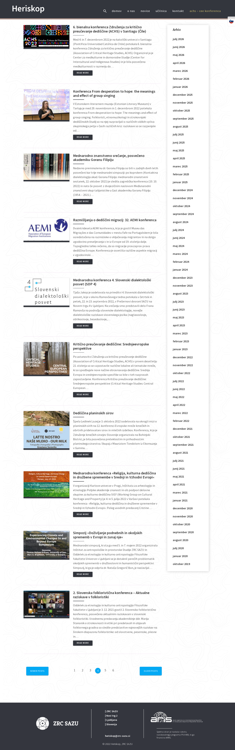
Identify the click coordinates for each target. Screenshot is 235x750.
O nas (131, 11)
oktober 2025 (181, 110)
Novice (145, 11)
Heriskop (28, 8)
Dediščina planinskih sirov (93, 413)
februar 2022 (181, 421)
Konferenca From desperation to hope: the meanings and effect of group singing (114, 93)
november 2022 (183, 365)
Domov (117, 11)
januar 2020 (180, 556)
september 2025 (183, 118)
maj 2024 (178, 246)
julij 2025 (178, 134)
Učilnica (161, 11)
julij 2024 (178, 230)
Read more (83, 72)
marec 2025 (180, 166)
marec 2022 (180, 413)
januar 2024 (180, 269)
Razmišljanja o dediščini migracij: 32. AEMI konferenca (115, 220)
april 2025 (179, 158)
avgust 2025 (180, 126)
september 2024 (183, 214)
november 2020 (183, 516)
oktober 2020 (181, 524)
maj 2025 (178, 150)
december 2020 (183, 508)
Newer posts (37, 671)
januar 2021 (180, 500)
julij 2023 (178, 301)
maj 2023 (178, 317)
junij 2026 (179, 47)
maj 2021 (178, 476)
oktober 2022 (181, 373)
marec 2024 (180, 254)
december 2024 (183, 190)
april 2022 (179, 405)
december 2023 (183, 277)
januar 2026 (180, 87)
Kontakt (178, 11)
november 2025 (183, 102)
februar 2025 (181, 174)
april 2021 (179, 484)
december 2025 (183, 94)
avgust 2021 (180, 452)
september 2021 (183, 444)
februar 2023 (181, 341)
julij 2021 (178, 460)
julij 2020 (178, 548)
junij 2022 (179, 389)
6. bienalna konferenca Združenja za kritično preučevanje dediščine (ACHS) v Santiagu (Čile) (109, 29)
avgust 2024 (180, 222)
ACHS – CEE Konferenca (205, 11)
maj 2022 (178, 397)
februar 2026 (181, 78)
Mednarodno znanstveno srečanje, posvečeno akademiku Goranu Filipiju (108, 157)
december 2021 (183, 428)
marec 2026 (180, 71)
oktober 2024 (181, 206)
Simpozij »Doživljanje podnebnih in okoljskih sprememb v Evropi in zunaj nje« (107, 535)
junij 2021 (179, 468)
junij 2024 (179, 238)
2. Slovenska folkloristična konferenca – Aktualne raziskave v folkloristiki (111, 595)
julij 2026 (178, 39)
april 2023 (179, 325)
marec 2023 (180, 333)
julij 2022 (178, 381)
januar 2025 (180, 182)
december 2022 (183, 357)
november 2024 (183, 198)
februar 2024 (181, 261)
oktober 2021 (181, 437)
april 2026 (179, 63)
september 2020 (183, 532)
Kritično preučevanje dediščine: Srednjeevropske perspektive (111, 346)
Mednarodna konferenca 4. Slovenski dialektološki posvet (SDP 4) (112, 282)
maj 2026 (178, 55)
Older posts (151, 671)
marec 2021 (180, 492)
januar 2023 (180, 349)
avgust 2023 (180, 293)
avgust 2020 (180, 540)
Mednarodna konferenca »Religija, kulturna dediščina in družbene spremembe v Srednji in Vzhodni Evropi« (114, 475)
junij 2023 (179, 309)
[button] (105, 8)
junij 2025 (179, 142)
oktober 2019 (181, 564)
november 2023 (183, 285)
